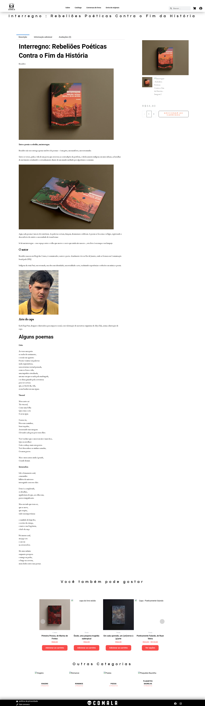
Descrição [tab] (23, 37)
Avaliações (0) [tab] (65, 37)
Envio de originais (112, 8)
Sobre (67, 8)
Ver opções (150, 648)
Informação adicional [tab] (43, 37)
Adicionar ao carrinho (173, 114)
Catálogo (78, 8)
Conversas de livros (93, 8)
